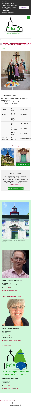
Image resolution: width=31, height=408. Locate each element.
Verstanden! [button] (24, 7)
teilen (3, 48)
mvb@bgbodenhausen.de (10, 290)
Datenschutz (8, 400)
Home (1, 39)
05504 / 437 (7, 385)
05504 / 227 (7, 335)
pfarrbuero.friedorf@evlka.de (10, 388)
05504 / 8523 (7, 287)
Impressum (2, 400)
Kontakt (13, 400)
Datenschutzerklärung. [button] (8, 12)
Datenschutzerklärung (15, 184)
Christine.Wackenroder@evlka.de (12, 340)
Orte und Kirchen (8, 39)
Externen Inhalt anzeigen (15, 188)
